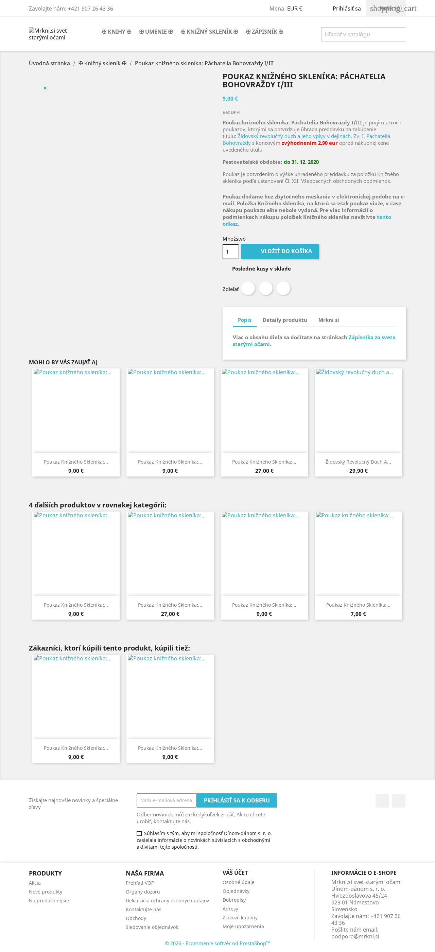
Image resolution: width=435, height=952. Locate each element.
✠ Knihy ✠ (116, 31)
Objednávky (236, 891)
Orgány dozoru (143, 891)
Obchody (136, 918)
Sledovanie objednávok (152, 927)
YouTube (398, 801)
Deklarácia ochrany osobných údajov (167, 900)
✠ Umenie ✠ (156, 31)
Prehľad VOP (140, 883)
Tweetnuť (266, 288)
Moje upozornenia (243, 926)
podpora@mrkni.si (355, 936)
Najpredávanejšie (49, 900)
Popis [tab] (244, 319)
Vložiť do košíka (280, 251)
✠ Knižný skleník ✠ (209, 31)
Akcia (35, 883)
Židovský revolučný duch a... (358, 461)
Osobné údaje (239, 882)
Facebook (382, 801)
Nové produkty (45, 891)
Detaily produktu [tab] (285, 319)
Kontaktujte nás (143, 909)
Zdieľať (248, 288)
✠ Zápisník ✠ (264, 31)
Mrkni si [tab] (328, 319)
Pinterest (283, 288)
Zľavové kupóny (240, 917)
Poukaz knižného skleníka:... (76, 461)
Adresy (230, 908)
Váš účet (235, 873)
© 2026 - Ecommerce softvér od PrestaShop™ (217, 943)
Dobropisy (234, 900)
